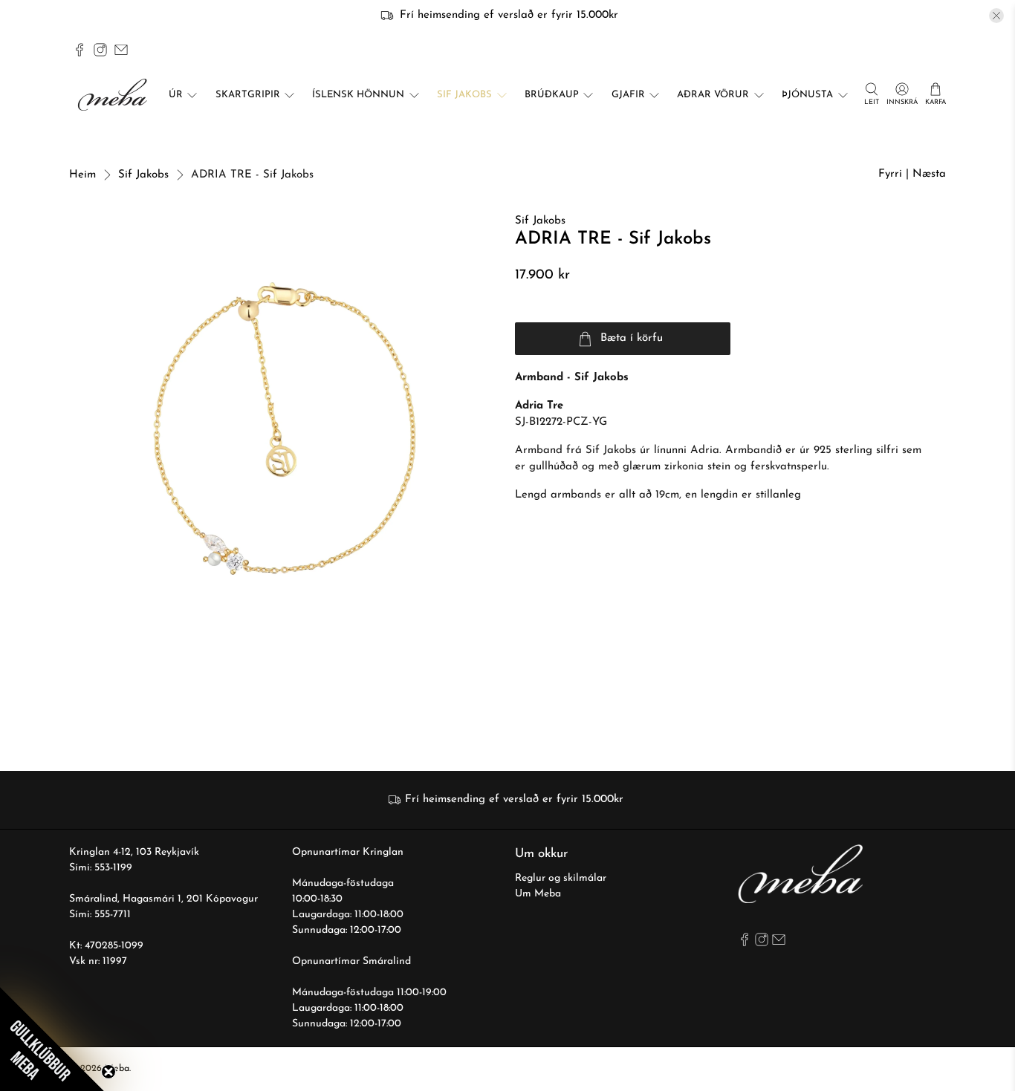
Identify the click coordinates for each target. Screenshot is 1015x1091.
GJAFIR (628, 95)
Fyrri (890, 174)
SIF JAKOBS (464, 95)
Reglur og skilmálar (560, 878)
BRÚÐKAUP (552, 95)
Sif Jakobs (143, 174)
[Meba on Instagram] (100, 49)
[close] (996, 15)
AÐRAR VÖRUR (713, 95)
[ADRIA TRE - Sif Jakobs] (284, 428)
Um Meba (538, 893)
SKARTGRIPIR (247, 95)
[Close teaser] (108, 1071)
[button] (52, 1039)
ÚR (176, 95)
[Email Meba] (121, 49)
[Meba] (114, 95)
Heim (82, 174)
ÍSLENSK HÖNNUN (358, 95)
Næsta (929, 174)
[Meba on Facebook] (79, 49)
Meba (117, 1068)
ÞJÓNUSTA (807, 95)
